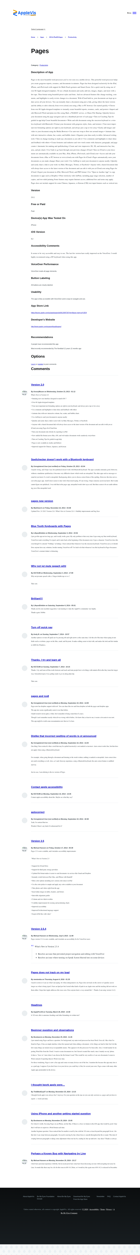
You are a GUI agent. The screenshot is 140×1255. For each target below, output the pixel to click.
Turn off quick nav (41, 627)
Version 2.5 (37, 841)
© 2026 (85, 1209)
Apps (42, 37)
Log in (33, 364)
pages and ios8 (40, 696)
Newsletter (100, 1196)
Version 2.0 (37, 384)
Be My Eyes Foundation (45, 1196)
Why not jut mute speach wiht (48, 566)
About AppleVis (28, 1196)
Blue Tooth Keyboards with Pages (51, 526)
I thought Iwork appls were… (48, 1084)
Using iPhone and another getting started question (61, 1113)
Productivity (72, 37)
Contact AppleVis (119, 1196)
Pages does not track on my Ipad (50, 972)
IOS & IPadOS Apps (56, 37)
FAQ (108, 1196)
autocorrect (37, 812)
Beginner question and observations (52, 1030)
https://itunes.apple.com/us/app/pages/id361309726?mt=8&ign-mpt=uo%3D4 (59, 313)
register (40, 364)
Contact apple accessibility (47, 787)
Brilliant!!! (37, 598)
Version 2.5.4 (38, 928)
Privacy (109, 1209)
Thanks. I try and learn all (46, 659)
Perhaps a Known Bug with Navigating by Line (58, 1153)
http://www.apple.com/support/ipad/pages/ (46, 326)
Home (33, 37)
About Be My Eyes (64, 1196)
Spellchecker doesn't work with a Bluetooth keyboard (62, 459)
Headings (36, 1005)
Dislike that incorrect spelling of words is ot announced (63, 736)
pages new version (42, 501)
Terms (102, 1209)
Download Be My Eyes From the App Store (81, 1198)
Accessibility (94, 1209)
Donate (39, 1199)
